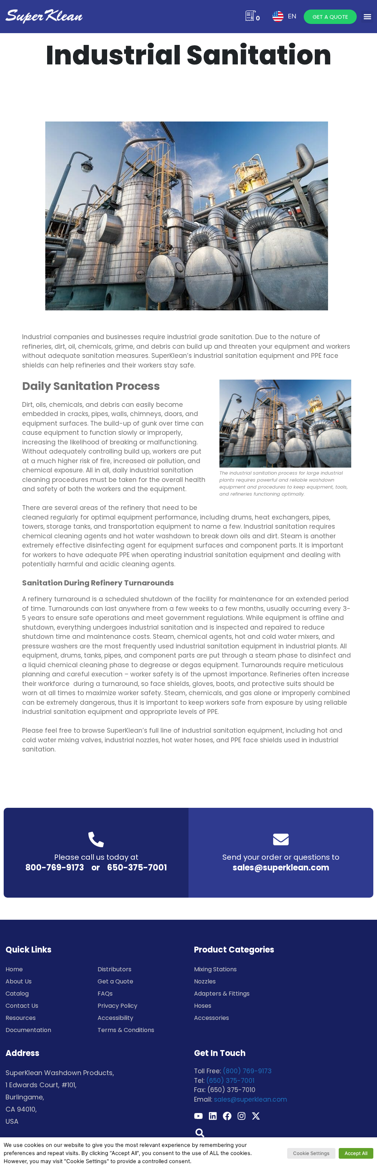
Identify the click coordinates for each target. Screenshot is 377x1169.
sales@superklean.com (281, 867)
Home (14, 969)
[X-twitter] (255, 1116)
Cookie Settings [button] (311, 1153)
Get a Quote (115, 981)
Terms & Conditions (126, 1030)
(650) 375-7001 (230, 1080)
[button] (367, 17)
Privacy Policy (117, 1005)
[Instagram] (241, 1116)
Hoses (202, 1005)
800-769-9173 (54, 867)
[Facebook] (227, 1116)
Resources (21, 1018)
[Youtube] (198, 1116)
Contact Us (22, 1005)
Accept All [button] (356, 1153)
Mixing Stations (215, 969)
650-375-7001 (137, 867)
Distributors (114, 969)
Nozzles (205, 981)
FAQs (105, 993)
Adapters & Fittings (222, 993)
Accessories (211, 1018)
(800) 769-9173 (247, 1071)
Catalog (17, 993)
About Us (19, 981)
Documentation (28, 1030)
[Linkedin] (212, 1116)
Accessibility (115, 1018)
